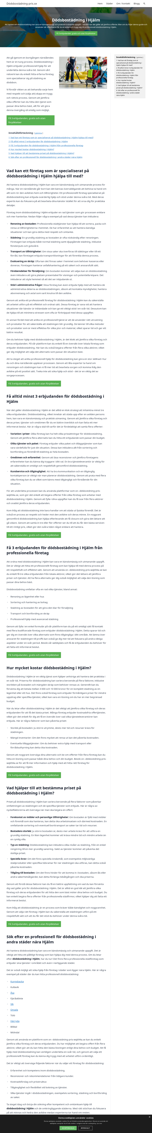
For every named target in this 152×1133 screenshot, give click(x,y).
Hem (100, 3)
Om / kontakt (123, 3)
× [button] (149, 1117)
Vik (12, 1004)
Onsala (14, 1009)
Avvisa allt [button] (85, 1128)
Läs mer (99, 1123)
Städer (109, 3)
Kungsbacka (17, 981)
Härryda (14, 1021)
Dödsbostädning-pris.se (22, 3)
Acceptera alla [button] (68, 1128)
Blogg (137, 3)
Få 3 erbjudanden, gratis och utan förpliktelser (76, 33)
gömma (38, 133)
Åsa (12, 992)
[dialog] (76, 1124)
